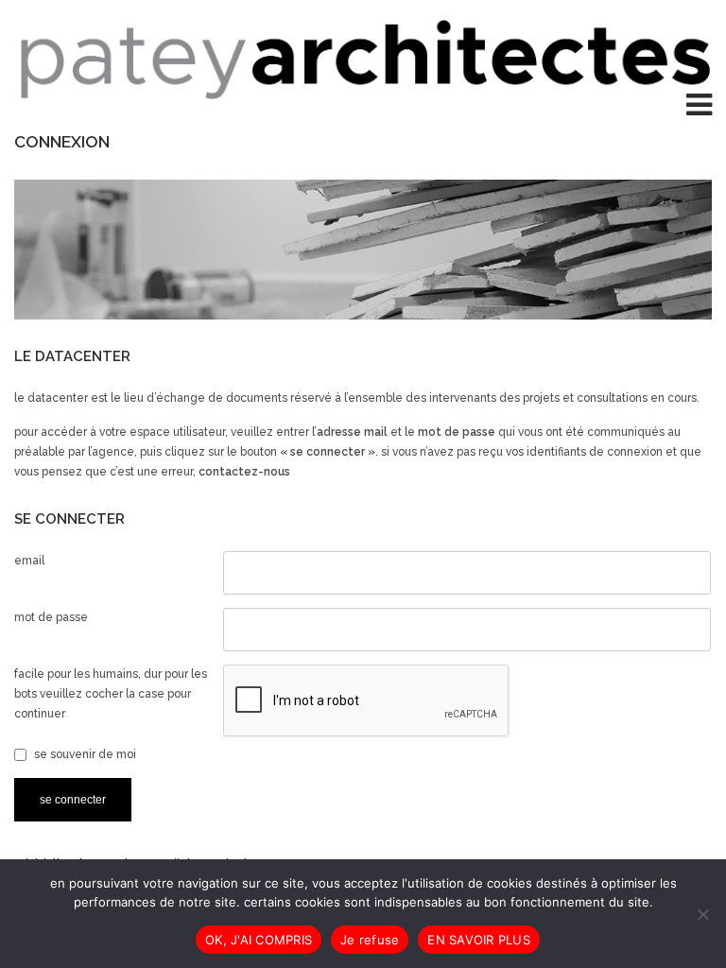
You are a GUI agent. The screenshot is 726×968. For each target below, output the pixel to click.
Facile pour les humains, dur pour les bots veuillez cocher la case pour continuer (110, 693)
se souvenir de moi (85, 754)
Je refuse (369, 939)
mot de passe (51, 617)
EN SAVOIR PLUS (478, 939)
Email (29, 560)
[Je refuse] (702, 914)
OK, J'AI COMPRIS (258, 939)
